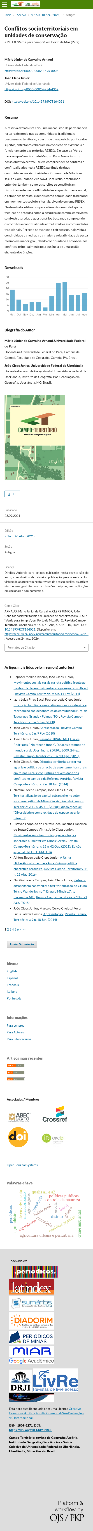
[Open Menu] (4, 4)
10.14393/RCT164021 (20, 629)
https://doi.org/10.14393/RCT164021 (38, 101)
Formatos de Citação (21, 647)
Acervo (21, 15)
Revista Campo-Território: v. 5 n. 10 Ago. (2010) (46, 756)
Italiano (12, 991)
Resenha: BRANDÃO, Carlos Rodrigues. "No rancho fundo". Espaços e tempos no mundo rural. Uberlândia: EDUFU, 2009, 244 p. (49, 744)
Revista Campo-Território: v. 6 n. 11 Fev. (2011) (47, 694)
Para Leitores (15, 1025)
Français (13, 985)
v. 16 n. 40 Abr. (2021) (45, 15)
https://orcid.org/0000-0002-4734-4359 (31, 89)
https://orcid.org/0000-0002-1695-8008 (31, 71)
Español (12, 978)
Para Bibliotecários (19, 1039)
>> (24, 929)
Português (14, 998)
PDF (14, 494)
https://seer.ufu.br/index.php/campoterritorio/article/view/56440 (46, 634)
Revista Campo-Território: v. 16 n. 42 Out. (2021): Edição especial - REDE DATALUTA (47, 846)
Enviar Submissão (22, 944)
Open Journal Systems (22, 1165)
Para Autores (15, 1032)
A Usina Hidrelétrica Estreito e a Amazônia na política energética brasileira (45, 863)
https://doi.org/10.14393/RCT (30, 1430)
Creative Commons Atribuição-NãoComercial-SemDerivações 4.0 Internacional (46, 1413)
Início (8, 15)
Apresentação (50, 728)
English (12, 971)
